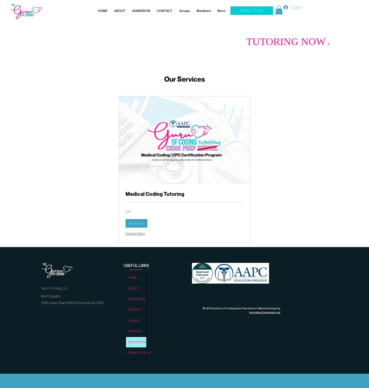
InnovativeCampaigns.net (264, 312)
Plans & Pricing (137, 353)
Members (135, 331)
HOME (132, 278)
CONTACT (134, 310)
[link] (184, 194)
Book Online (137, 342)
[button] (120, 11)
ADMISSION (136, 299)
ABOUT (133, 289)
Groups (133, 321)
